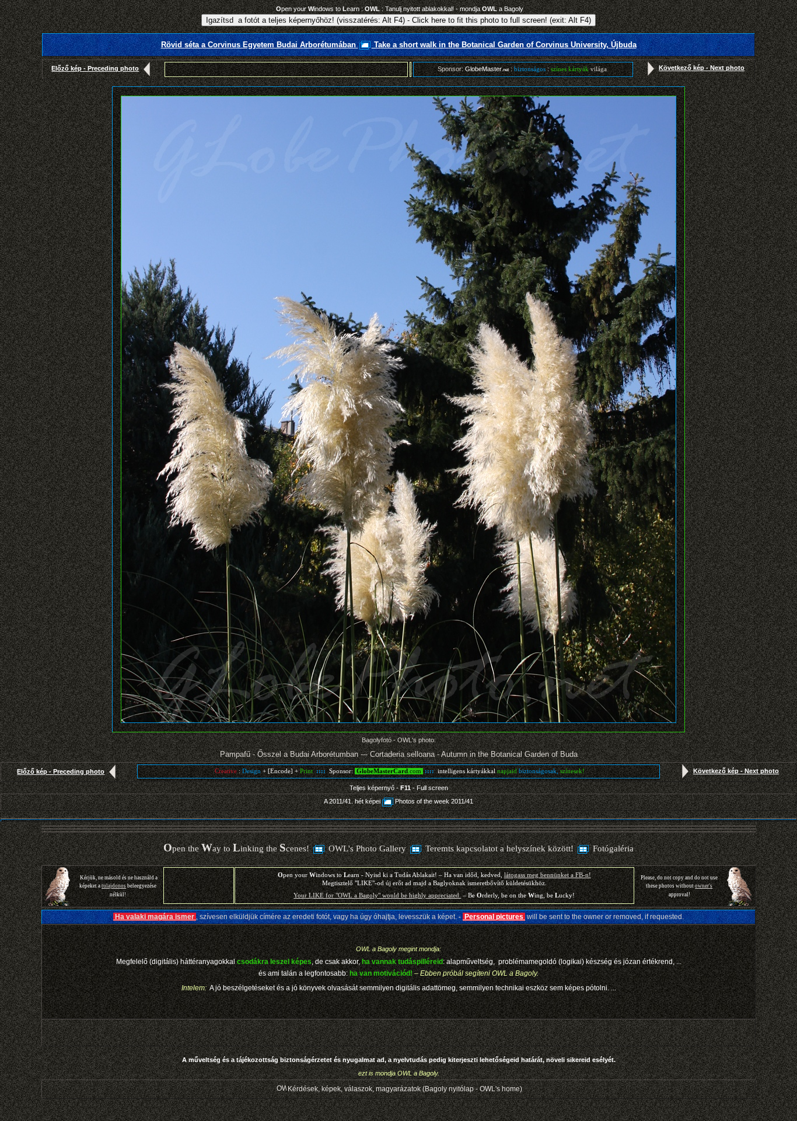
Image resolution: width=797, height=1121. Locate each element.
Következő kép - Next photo (701, 67)
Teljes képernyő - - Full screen (398, 787)
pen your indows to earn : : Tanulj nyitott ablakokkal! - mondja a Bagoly (399, 8)
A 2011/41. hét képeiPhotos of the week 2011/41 (398, 801)
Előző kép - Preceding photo (95, 68)
